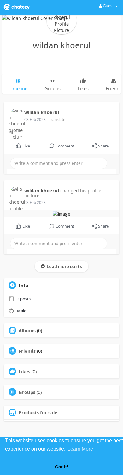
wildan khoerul (62, 45)
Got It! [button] (61, 466)
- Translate (56, 119)
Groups (27, 391)
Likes (24, 371)
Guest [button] (108, 6)
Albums (27, 330)
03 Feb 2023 (35, 119)
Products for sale (38, 412)
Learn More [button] (80, 449)
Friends (27, 350)
